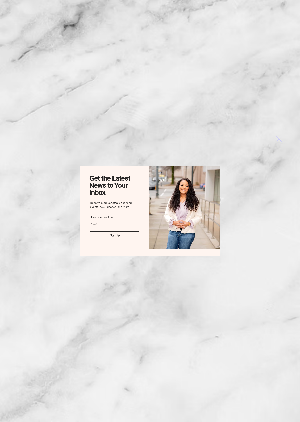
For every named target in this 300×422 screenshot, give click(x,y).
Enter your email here (103, 217)
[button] (279, 139)
